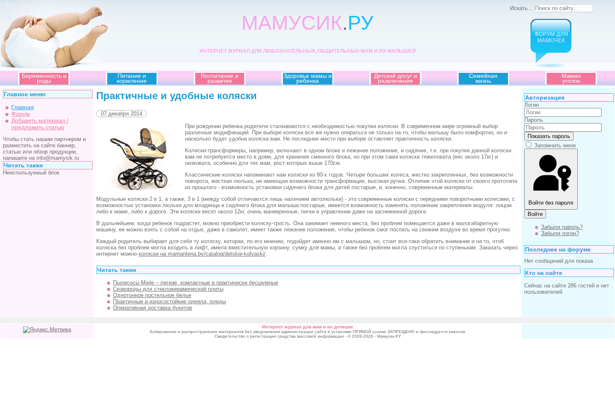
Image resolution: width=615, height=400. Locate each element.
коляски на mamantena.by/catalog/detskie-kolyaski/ (202, 254)
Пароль (533, 120)
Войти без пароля (550, 203)
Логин (531, 105)
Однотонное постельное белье (152, 295)
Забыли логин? (560, 233)
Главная (22, 107)
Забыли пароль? (562, 227)
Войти (535, 214)
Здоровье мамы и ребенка (307, 78)
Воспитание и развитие (219, 78)
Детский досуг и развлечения (395, 78)
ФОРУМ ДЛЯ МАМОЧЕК (551, 37)
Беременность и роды (44, 78)
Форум (20, 113)
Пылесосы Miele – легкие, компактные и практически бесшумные (195, 282)
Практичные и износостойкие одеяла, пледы (169, 301)
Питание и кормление (132, 78)
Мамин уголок (571, 78)
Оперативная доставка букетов (152, 308)
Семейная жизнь (483, 78)
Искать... (521, 8)
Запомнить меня (555, 145)
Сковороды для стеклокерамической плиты (168, 289)
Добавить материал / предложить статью (40, 124)
